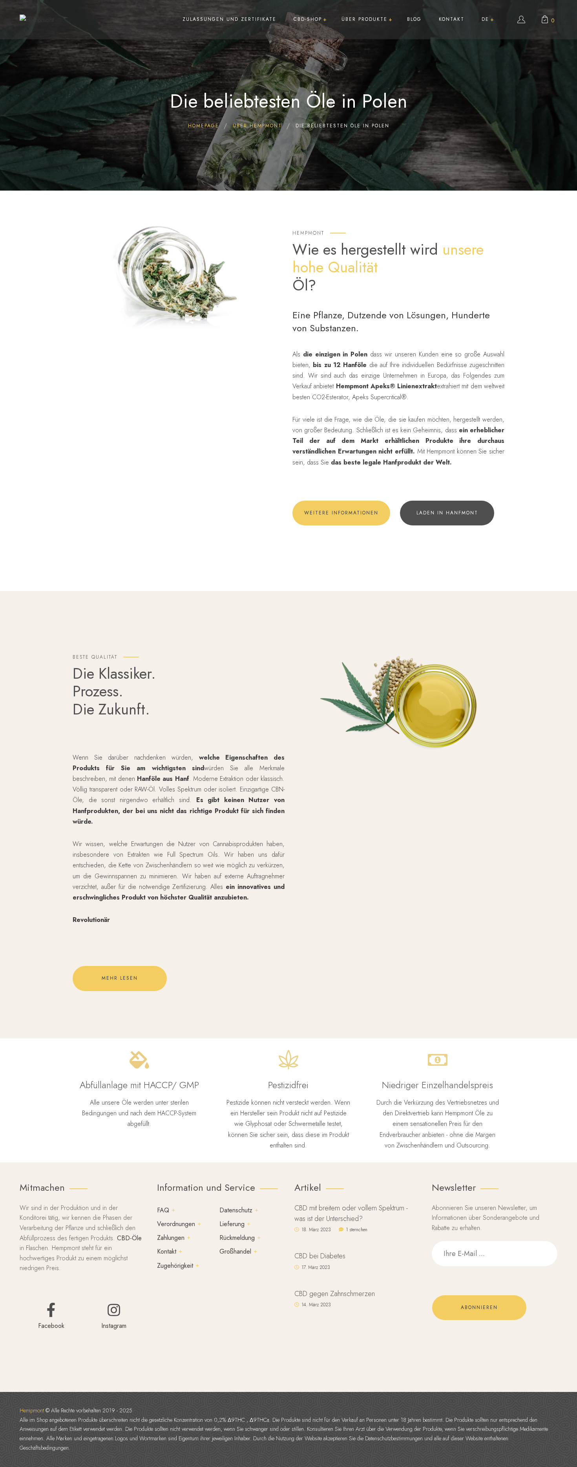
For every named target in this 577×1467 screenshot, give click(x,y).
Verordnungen (176, 1223)
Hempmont (32, 1410)
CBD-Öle (129, 1238)
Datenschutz (235, 1210)
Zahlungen (170, 1237)
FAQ (163, 1210)
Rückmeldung (237, 1237)
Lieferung (232, 1223)
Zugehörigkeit (175, 1265)
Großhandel (235, 1251)
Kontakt (166, 1251)
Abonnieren (479, 1307)
